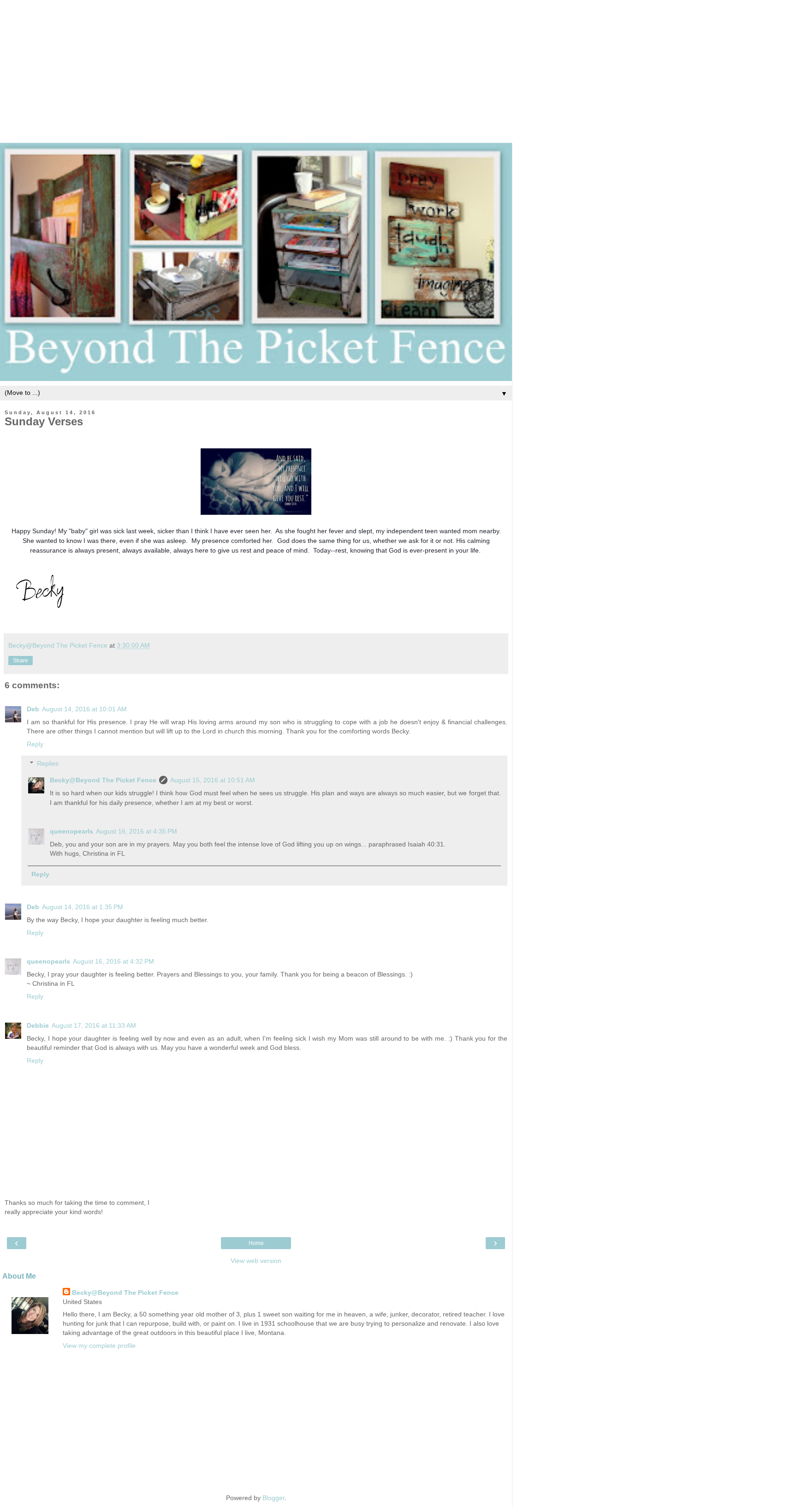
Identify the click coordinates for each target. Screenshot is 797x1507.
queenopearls (71, 831)
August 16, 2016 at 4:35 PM (136, 831)
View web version (256, 1260)
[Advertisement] (398, 64)
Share (20, 660)
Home (256, 1243)
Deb (33, 709)
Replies (48, 763)
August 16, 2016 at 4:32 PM (113, 961)
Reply (35, 744)
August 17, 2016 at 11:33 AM (94, 1025)
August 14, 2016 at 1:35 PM (82, 907)
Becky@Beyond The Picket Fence (103, 780)
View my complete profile (99, 1345)
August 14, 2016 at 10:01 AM (84, 709)
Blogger (273, 1497)
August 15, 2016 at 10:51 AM (212, 780)
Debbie (38, 1025)
